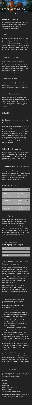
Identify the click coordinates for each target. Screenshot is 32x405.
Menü (16, 13)
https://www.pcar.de (16, 38)
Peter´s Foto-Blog (13, 9)
